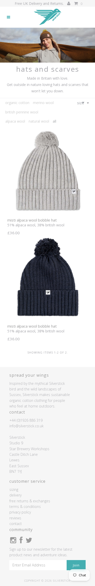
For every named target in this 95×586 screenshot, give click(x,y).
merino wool (43, 102)
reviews (15, 518)
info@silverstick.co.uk (26, 425)
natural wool (39, 121)
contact (15, 523)
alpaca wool (15, 121)
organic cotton (17, 102)
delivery (15, 495)
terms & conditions (25, 506)
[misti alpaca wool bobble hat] (47, 212)
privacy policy (20, 512)
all (54, 121)
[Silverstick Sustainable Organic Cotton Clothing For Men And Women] (47, 17)
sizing (13, 489)
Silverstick (61, 580)
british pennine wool (21, 112)
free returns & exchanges (29, 501)
